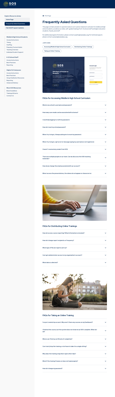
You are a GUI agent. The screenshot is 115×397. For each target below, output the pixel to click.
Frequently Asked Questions (15, 24)
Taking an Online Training (52, 51)
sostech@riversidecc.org (59, 37)
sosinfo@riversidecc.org (81, 35)
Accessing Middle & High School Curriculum (57, 47)
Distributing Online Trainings (83, 47)
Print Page (48, 16)
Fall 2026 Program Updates (15, 28)
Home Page (9, 19)
